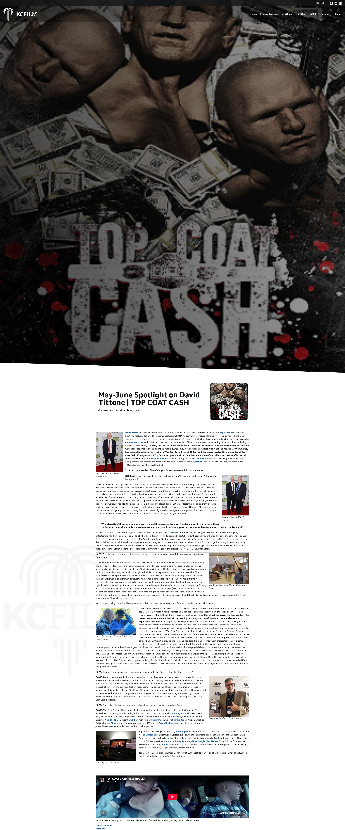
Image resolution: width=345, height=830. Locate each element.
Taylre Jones (180, 720)
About (338, 14)
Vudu (176, 744)
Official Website (104, 825)
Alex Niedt (110, 720)
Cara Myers (178, 713)
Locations (286, 14)
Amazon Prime (136, 442)
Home (253, 14)
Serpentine (196, 461)
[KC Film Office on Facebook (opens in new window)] (331, 3)
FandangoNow (189, 741)
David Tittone (132, 432)
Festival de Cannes (201, 458)
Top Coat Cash (227, 432)
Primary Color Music (154, 720)
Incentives (300, 14)
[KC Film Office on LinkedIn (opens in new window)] (340, 3)
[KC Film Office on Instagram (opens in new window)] (335, 3)
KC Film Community (321, 14)
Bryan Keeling (166, 723)
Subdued (174, 532)
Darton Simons (110, 723)
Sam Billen (133, 720)
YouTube (155, 744)
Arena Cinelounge (148, 735)
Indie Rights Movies (156, 458)
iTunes (214, 741)
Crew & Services (269, 14)
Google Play (204, 741)
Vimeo (164, 744)
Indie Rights (182, 731)
